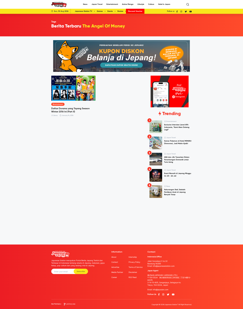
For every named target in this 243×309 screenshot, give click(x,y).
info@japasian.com (160, 289)
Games (100, 11)
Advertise (115, 267)
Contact (114, 262)
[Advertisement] (169, 219)
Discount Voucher (135, 11)
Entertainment (112, 4)
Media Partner (117, 272)
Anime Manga (127, 4)
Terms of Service (136, 267)
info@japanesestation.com (164, 266)
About (113, 257)
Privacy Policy (134, 262)
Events (110, 11)
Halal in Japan (164, 4)
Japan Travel (97, 4)
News (85, 4)
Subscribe (81, 271)
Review (120, 11)
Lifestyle (140, 4)
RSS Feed (133, 277)
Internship (133, 257)
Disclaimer (133, 272)
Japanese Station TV (83, 11)
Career (114, 277)
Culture (151, 4)
